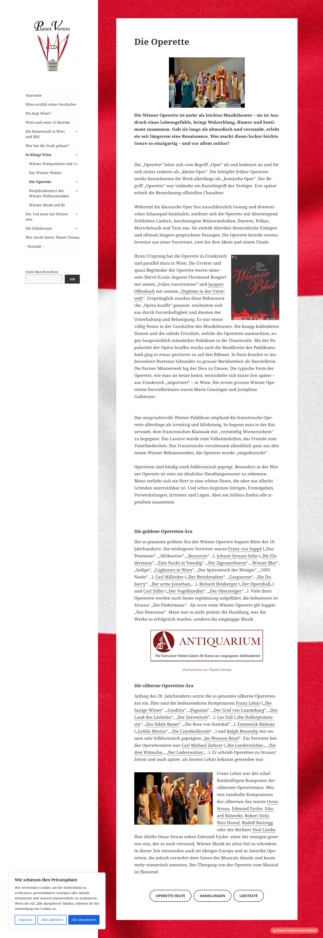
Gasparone (240, 577)
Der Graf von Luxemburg (239, 710)
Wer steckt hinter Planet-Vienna (52, 237)
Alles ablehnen (52, 920)
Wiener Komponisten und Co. (53, 163)
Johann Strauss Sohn (237, 556)
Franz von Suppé (245, 549)
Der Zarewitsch (193, 717)
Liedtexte (249, 895)
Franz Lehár (248, 703)
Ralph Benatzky (242, 731)
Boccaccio (197, 556)
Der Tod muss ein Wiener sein (46, 217)
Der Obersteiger (225, 591)
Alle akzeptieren (84, 920)
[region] (57, 901)
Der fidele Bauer (162, 724)
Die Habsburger (39, 228)
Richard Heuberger (218, 584)
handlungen (212, 895)
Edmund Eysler (247, 808)
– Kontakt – (34, 246)
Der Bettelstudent (205, 577)
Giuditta (176, 710)
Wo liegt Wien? (38, 113)
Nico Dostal (228, 822)
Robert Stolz (257, 815)
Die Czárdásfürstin (191, 731)
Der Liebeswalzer (185, 752)
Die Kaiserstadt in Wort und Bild (45, 134)
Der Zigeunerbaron (227, 563)
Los (72, 279)
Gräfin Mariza (152, 731)
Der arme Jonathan (171, 584)
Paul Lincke (264, 830)
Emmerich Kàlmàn (256, 724)
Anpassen (25, 920)
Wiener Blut (264, 563)
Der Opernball (256, 584)
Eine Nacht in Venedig (180, 563)
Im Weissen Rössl (221, 738)
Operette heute (170, 895)
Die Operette (40, 181)
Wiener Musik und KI (47, 205)
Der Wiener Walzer (45, 172)
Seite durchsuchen (41, 271)
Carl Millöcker (169, 577)
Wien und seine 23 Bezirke (47, 122)
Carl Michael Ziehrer (202, 745)
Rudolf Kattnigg (257, 822)
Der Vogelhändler (186, 591)
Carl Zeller (153, 591)
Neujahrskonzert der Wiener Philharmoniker (49, 193)
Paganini (199, 710)
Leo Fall (225, 717)
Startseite (33, 95)
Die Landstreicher (245, 745)
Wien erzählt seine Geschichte (50, 104)
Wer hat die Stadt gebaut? (47, 145)
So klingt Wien (38, 154)
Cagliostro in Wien (173, 570)
